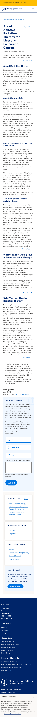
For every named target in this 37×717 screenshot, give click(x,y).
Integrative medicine (8, 647)
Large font (12, 533)
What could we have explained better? (18, 460)
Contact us (5, 608)
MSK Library (5, 670)
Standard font (13, 530)
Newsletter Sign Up (15, 586)
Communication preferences (11, 689)
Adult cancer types (7, 641)
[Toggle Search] (28, 9)
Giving (3, 633)
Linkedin (11, 618)
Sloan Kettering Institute (9, 661)
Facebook (4, 618)
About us (4, 627)
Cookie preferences (8, 692)
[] (19, 553)
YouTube (9, 618)
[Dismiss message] (34, 3)
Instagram (2, 618)
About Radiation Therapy (17, 504)
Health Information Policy (22, 394)
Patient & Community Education (14, 19)
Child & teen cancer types (10, 644)
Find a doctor (5, 653)
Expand (26, 499)
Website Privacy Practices (12, 714)
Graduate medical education (11, 667)
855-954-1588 (22, 3)
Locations (4, 611)
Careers (4, 630)
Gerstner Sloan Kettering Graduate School (15, 664)
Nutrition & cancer (7, 650)
